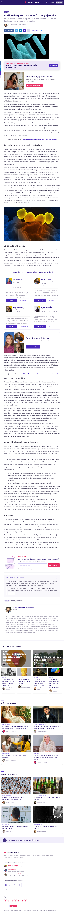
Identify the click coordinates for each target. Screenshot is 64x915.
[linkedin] (20, 30)
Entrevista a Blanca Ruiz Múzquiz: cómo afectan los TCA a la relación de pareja (15, 727)
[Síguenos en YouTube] (19, 900)
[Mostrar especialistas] (5, 840)
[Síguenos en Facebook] (5, 900)
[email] (24, 30)
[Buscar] (46, 2)
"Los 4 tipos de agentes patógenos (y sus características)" (39, 374)
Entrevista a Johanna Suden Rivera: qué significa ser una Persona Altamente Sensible (46, 757)
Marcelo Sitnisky (18, 307)
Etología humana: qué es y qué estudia (47, 658)
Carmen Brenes (17, 279)
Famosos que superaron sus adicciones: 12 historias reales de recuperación (47, 727)
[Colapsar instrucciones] (57, 578)
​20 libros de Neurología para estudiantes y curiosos (14, 656)
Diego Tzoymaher (46, 307)
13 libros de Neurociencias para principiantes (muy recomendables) (55, 683)
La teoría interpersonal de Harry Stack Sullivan (46, 828)
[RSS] (25, 900)
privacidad (48, 910)
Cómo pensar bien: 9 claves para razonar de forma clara (15, 828)
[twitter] (16, 30)
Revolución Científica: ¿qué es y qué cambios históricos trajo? (40, 682)
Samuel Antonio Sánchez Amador (17, 24)
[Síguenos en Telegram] (22, 900)
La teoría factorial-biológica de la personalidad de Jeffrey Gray (13, 799)
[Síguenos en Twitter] (9, 900)
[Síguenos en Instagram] (15, 900)
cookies (54, 910)
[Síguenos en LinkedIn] (12, 900)
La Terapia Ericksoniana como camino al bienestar (15, 756)
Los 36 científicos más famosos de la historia (24, 681)
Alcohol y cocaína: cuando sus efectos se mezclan (47, 799)
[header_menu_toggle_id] (1, 2)
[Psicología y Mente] (32, 2)
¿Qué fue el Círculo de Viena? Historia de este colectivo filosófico (8, 682)
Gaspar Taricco (46, 279)
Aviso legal (42, 910)
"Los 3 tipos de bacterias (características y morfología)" (39, 139)
